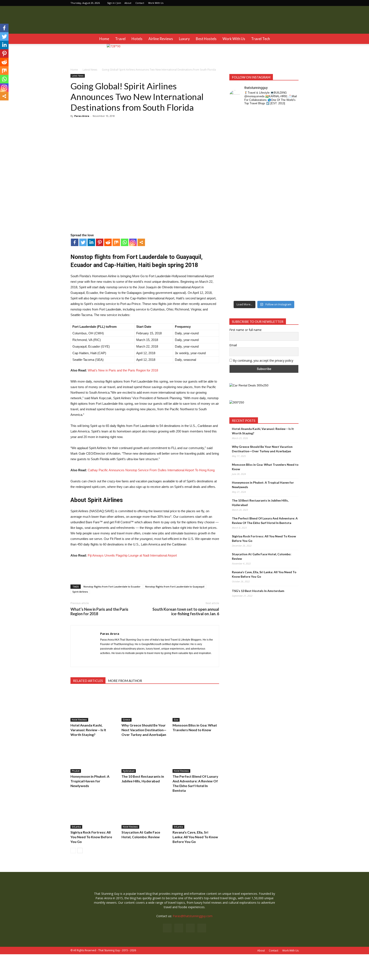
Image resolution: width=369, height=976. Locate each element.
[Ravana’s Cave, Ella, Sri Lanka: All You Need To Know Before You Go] (196, 813)
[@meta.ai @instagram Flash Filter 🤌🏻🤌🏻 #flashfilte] (255, 219)
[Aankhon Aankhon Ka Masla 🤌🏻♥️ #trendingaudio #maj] (255, 153)
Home (104, 38)
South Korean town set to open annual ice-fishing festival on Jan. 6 (185, 611)
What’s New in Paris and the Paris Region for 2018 (123, 370)
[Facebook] (274, 3)
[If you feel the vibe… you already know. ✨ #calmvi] (273, 132)
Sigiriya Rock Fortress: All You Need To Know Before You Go (91, 837)
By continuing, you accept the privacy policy (262, 360)
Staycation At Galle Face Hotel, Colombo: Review (261, 556)
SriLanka (76, 826)
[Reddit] (108, 242)
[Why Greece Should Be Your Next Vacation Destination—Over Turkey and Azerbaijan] (145, 706)
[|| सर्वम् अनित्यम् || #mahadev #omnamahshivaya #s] (291, 213)
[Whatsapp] (124, 242)
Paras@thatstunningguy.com (192, 916)
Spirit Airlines (80, 591)
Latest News (77, 75)
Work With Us (155, 2)
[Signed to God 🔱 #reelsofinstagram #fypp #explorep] (237, 213)
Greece (126, 719)
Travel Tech (260, 38)
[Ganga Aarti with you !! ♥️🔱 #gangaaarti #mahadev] (255, 261)
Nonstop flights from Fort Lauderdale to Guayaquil (174, 586)
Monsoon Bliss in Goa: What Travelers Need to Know (265, 467)
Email (233, 345)
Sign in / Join (114, 2)
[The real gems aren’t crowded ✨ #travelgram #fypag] (237, 266)
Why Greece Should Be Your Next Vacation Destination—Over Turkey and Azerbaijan (144, 730)
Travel (120, 38)
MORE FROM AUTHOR (125, 681)
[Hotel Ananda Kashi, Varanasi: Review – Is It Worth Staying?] (93, 706)
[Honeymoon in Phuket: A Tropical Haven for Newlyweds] (93, 757)
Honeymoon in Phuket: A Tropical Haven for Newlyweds (89, 781)
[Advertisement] (145, 570)
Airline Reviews (160, 38)
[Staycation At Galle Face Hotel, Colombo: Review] (145, 813)
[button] (293, 39)
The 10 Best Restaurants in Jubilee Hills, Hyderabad (260, 503)
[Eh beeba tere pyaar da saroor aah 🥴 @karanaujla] (291, 135)
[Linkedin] (288, 3)
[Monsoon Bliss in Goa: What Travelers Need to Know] (196, 706)
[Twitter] (295, 3)
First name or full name (245, 330)
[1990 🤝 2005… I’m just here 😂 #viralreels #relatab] (273, 218)
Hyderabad (129, 770)
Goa (176, 719)
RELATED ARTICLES (88, 681)
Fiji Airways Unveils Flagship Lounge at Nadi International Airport (132, 555)
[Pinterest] (99, 242)
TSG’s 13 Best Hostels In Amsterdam (258, 591)
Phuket (76, 770)
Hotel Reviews (79, 719)
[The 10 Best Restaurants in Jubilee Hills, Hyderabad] (145, 757)
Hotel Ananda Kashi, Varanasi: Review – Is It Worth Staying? (88, 730)
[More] (141, 242)
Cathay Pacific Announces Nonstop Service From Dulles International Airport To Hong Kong (151, 470)
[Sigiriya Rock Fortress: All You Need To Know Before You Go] (93, 813)
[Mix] (116, 242)
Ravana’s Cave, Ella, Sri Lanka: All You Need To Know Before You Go (195, 837)
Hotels (137, 38)
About (127, 2)
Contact (139, 2)
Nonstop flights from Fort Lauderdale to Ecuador (112, 586)
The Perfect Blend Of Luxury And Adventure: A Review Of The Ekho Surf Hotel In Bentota (265, 520)
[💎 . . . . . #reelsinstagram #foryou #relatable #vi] (291, 257)
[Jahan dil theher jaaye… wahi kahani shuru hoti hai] (273, 270)
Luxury (184, 38)
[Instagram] (281, 3)
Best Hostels (206, 38)
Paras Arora (81, 115)
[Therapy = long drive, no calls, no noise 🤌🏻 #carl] (237, 153)
